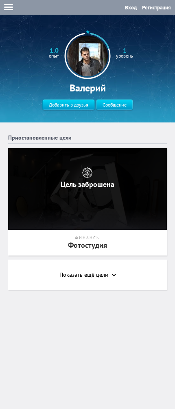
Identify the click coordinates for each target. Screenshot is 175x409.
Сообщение (115, 105)
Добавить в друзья (68, 105)
